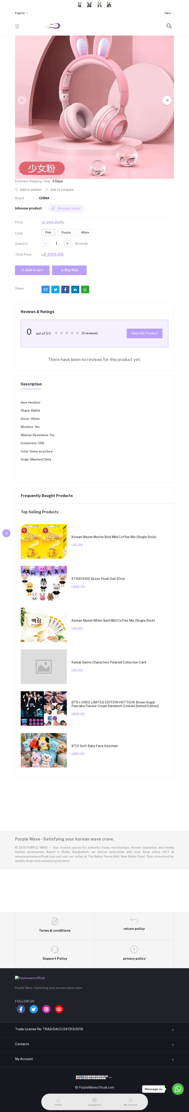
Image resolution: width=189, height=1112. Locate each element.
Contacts (22, 1044)
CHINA (44, 198)
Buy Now (71, 270)
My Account (24, 1059)
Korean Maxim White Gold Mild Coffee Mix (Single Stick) (113, 620)
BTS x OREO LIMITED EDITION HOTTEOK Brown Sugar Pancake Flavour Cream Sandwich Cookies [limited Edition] (115, 704)
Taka (167, 13)
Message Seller (68, 208)
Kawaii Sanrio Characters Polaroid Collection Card (108, 662)
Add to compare (62, 190)
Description (31, 384)
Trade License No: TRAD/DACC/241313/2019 (49, 1029)
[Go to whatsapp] (178, 1089)
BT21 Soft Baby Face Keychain (94, 746)
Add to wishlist (30, 190)
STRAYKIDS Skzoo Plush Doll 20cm (98, 579)
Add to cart (34, 270)
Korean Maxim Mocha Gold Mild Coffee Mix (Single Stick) (113, 537)
